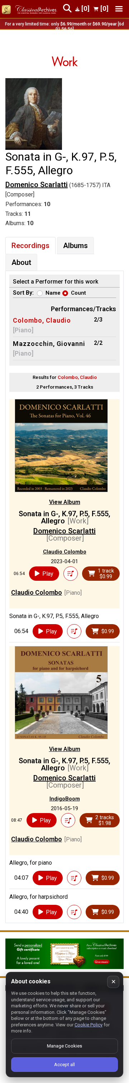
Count (78, 293)
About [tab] (21, 262)
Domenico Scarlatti (36, 184)
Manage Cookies (64, 1046)
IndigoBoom (64, 798)
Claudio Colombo (64, 551)
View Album (64, 502)
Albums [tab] (75, 245)
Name (53, 293)
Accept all (64, 1064)
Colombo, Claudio (42, 320)
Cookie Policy (88, 1024)
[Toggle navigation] (119, 8)
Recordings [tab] (30, 245)
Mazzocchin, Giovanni (49, 343)
